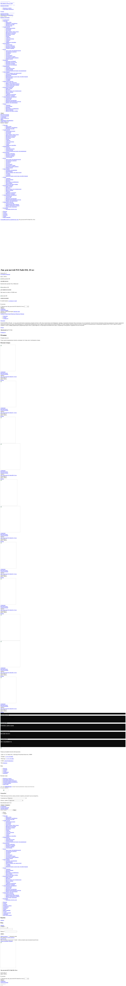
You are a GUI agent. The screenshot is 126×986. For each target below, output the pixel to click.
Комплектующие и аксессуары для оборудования (17, 76)
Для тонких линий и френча (12, 57)
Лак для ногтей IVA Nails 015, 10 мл (9, 574)
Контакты (5, 773)
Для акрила (8, 53)
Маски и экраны (9, 92)
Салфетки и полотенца (11, 94)
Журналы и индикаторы (11, 100)
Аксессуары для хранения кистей (13, 50)
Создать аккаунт (10, 937)
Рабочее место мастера (8, 81)
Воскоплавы (8, 75)
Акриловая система (10, 68)
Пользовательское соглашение (10, 780)
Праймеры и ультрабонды (11, 23)
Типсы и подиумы (10, 86)
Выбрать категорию (5, 17)
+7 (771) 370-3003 (9, 756)
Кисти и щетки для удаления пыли (13, 90)
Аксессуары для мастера (11, 82)
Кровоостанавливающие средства (13, 101)
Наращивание (6, 66)
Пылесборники (9, 77)
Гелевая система (9, 69)
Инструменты (6, 43)
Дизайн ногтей (6, 26)
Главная (2, 219)
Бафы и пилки (9, 88)
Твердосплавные (9, 109)
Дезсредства (8, 99)
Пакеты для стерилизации (11, 102)
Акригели (8, 67)
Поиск (2, 113)
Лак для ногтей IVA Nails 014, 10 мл (9, 610)
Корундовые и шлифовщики (12, 108)
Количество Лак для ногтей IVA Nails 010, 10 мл (13, 306)
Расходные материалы (8, 87)
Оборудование (6, 71)
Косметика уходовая (10, 63)
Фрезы (4, 103)
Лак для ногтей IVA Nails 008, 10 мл (9, 475)
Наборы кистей (9, 58)
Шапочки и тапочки (10, 95)
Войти (2, 933)
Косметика (5, 60)
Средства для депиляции (11, 64)
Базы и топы (8, 22)
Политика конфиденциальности (10, 782)
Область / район (4, 800)
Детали (4, 317)
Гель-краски (8, 29)
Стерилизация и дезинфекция (9, 96)
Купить (2, 307)
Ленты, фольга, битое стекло (12, 31)
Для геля (8, 54)
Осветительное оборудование (12, 85)
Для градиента (9, 55)
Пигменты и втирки (10, 34)
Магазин (6, 219)
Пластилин (8, 35)
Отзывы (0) (5, 318)
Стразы (7, 41)
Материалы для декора (11, 32)
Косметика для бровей (11, 61)
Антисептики (9, 98)
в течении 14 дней (13, 300)
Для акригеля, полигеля (11, 51)
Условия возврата (7, 783)
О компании (6, 772)
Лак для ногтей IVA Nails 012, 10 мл (9, 537)
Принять (11, 941)
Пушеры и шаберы (10, 48)
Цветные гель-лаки (10, 24)
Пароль (3, 931)
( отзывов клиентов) (5, 274)
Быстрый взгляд (4, 373)
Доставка (5, 769)
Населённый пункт (5, 802)
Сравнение (3, 309)
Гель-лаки (5, 21)
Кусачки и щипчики (10, 45)
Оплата (4, 770)
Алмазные (8, 105)
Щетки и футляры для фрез (12, 111)
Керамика (8, 107)
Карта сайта (5, 784)
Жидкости (8, 89)
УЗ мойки (8, 80)
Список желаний (4, 310)
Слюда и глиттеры (10, 38)
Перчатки (8, 93)
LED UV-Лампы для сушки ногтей (13, 73)
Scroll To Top (3, 938)
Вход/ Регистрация (7, 915)
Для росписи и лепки (10, 56)
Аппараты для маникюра (11, 74)
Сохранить (7, 805)
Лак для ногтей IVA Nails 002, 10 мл (9, 672)
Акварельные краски (10, 28)
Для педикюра (9, 44)
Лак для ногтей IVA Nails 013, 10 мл (9, 376)
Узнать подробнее (5, 941)
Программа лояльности (8, 779)
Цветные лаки (9, 25)
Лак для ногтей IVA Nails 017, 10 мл (9, 412)
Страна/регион (4, 798)
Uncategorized (6, 19)
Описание (5, 316)
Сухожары (8, 79)
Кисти (4, 49)
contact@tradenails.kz (8, 760)
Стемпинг (8, 40)
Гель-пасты (8, 30)
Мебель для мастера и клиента (12, 83)
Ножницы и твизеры (10, 47)
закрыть (2, 920)
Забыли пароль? (4, 936)
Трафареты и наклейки (11, 42)
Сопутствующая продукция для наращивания (16, 70)
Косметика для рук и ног (11, 62)
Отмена (2, 805)
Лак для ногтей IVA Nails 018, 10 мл (9, 708)
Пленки (7, 36)
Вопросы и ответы (7, 778)
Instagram (5, 762)
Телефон (3, 926)
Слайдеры (8, 37)
